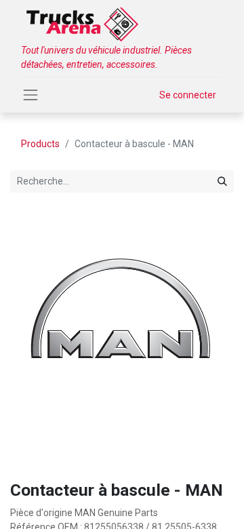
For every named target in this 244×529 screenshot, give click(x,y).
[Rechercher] (222, 181)
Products (40, 143)
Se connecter (187, 95)
